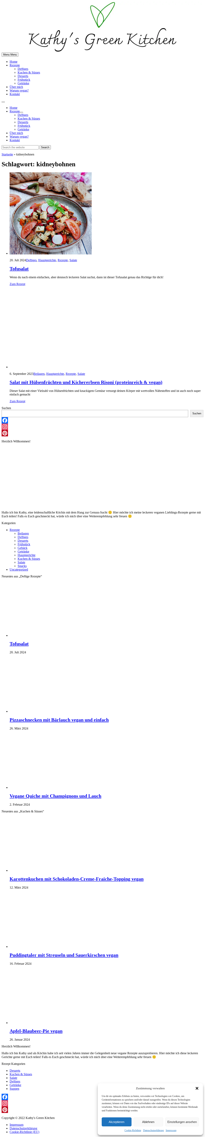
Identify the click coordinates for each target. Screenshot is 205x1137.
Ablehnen (148, 1122)
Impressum (171, 1130)
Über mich (16, 87)
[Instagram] (102, 427)
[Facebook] (102, 420)
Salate (73, 260)
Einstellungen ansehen (182, 1122)
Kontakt (15, 94)
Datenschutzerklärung (153, 1130)
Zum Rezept (17, 284)
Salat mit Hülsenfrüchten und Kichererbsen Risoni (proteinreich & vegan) (86, 382)
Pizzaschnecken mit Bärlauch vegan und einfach (59, 719)
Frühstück (24, 79)
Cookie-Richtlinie (133, 1130)
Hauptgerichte (47, 260)
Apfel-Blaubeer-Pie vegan (36, 1031)
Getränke (23, 83)
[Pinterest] (102, 433)
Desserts (23, 76)
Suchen (6, 408)
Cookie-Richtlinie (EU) (24, 1132)
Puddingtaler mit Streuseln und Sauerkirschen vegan (64, 955)
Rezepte (15, 65)
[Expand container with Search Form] (3, 102)
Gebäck (22, 548)
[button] (197, 1088)
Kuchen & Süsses (29, 72)
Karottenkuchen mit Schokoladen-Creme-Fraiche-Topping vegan (77, 879)
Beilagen (39, 373)
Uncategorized (19, 569)
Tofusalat (19, 268)
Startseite (7, 154)
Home (13, 61)
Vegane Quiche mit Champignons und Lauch (55, 796)
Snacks (22, 566)
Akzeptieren (116, 1122)
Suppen (14, 1088)
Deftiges (23, 69)
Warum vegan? (19, 90)
